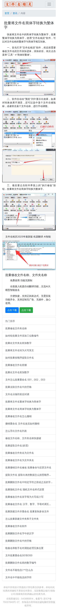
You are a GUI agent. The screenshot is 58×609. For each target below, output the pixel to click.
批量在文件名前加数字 (17, 372)
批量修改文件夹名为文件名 (19, 452)
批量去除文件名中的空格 (18, 386)
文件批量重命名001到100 (18, 555)
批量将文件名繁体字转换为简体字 (23, 401)
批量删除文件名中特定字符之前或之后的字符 (29, 482)
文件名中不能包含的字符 (18, 577)
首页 (7, 13)
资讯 (15, 13)
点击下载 (12, 310)
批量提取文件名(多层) (17, 445)
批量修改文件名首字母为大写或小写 (24, 496)
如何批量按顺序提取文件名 (19, 357)
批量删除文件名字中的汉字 (19, 533)
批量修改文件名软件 (16, 526)
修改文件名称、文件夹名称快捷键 (23, 438)
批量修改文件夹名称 (16, 328)
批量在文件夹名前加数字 (18, 342)
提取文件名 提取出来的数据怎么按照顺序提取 (29, 474)
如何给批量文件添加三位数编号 (22, 335)
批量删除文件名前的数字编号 (20, 562)
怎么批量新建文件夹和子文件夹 (22, 518)
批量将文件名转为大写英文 (19, 350)
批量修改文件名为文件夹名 (19, 460)
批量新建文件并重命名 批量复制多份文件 (27, 511)
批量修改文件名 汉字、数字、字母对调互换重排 (30, 504)
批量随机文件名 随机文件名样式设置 (24, 489)
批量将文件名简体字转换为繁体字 (23, 408)
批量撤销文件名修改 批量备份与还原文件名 (28, 467)
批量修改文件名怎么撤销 (18, 416)
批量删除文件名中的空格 (18, 540)
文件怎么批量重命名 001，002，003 (25, 379)
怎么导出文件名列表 (16, 430)
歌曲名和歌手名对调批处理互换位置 (24, 548)
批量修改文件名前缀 (16, 364)
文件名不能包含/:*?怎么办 (19, 569)
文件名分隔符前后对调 (17, 394)
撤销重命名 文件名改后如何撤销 (22, 423)
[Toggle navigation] (49, 4)
